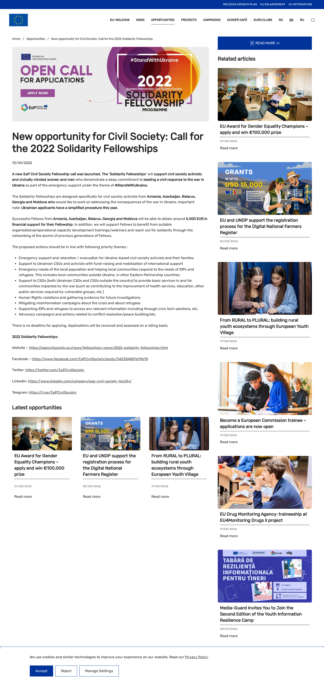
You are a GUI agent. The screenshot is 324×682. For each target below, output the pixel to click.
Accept (41, 671)
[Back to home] (18, 20)
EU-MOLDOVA (120, 20)
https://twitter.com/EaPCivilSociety (54, 370)
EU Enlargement (272, 4)
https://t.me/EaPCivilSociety (52, 392)
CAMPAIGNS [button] (212, 20)
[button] (313, 20)
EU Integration (300, 4)
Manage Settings (99, 671)
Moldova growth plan (240, 4)
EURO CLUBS (263, 20)
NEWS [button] (140, 20)
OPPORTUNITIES (163, 20)
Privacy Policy (196, 657)
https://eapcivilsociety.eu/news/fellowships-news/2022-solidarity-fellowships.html (98, 348)
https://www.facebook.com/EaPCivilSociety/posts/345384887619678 (90, 359)
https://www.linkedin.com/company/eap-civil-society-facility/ (80, 381)
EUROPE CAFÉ (237, 20)
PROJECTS (189, 20)
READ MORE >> (267, 43)
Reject (66, 671)
